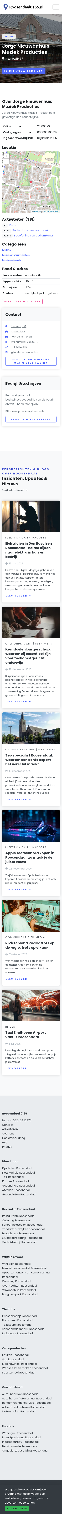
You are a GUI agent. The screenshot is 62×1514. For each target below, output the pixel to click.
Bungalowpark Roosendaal (20, 1294)
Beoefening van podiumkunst (33, 235)
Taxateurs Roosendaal (17, 1325)
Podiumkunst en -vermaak (30, 230)
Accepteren (17, 1508)
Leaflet (37, 211)
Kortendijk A (18, 331)
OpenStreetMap (51, 211)
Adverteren (10, 1129)
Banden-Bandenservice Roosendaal (26, 1403)
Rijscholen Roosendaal (17, 1168)
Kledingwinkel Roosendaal (19, 1364)
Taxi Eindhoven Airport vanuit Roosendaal (25, 1034)
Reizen (10, 1026)
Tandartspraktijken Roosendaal (23, 1229)
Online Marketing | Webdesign (30, 749)
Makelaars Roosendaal (17, 1333)
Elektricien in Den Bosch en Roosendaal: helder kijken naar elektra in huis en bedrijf (28, 550)
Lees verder (16, 595)
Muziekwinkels (11, 260)
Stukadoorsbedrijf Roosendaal (22, 1238)
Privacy (7, 1147)
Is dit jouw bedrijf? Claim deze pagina (31, 361)
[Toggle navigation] (56, 7)
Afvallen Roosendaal (16, 1190)
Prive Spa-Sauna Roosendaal (21, 1437)
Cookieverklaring (13, 1138)
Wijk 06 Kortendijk (22, 336)
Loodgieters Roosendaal (18, 1233)
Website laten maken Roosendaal (25, 1368)
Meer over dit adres (22, 301)
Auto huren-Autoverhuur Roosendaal (27, 1398)
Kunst (13, 225)
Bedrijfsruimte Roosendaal (19, 1446)
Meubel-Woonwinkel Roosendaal (24, 1268)
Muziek (9, 36)
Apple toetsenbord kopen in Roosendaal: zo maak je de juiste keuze (29, 857)
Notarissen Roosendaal (17, 1320)
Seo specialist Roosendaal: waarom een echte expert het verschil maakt (29, 760)
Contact (7, 1125)
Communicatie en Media (25, 937)
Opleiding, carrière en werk (29, 643)
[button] (31, 182)
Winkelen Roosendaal (16, 1264)
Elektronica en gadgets (26, 537)
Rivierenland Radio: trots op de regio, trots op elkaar (30, 945)
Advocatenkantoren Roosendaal (24, 1407)
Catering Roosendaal (16, 1220)
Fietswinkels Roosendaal (18, 1173)
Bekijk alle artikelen (13, 490)
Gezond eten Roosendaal (19, 1194)
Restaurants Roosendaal (18, 1216)
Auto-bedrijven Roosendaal (20, 1394)
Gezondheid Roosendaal (18, 1186)
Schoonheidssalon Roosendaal (22, 1225)
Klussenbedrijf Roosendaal (19, 1316)
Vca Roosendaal (13, 1359)
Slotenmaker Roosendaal (19, 1411)
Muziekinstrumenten (16, 255)
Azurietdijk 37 (14, 59)
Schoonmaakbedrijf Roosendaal (23, 1329)
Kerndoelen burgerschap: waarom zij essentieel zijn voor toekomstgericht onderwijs (28, 656)
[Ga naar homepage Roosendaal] (22, 7)
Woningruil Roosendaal (17, 1433)
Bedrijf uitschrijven (31, 419)
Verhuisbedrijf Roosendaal (19, 1242)
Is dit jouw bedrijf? (23, 70)
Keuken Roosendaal (15, 1355)
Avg (4, 1142)
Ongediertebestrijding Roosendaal (25, 1451)
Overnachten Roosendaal (19, 1286)
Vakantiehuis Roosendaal (19, 1290)
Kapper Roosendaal (15, 1181)
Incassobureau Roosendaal (20, 1442)
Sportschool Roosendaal (18, 1373)
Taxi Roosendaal (13, 1177)
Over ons (8, 1134)
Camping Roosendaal (16, 1281)
